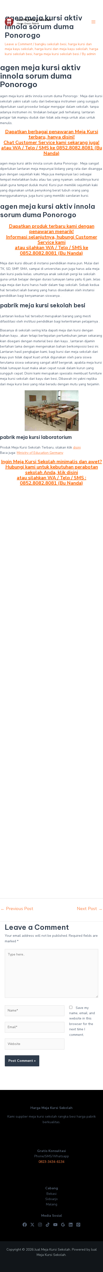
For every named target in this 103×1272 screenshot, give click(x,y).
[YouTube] (55, 1224)
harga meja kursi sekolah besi (56, 54)
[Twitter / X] (32, 1224)
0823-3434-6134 (51, 1161)
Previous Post (16, 908)
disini (77, 447)
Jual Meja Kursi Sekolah (34, 20)
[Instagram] (40, 1224)
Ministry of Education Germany (40, 452)
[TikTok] (48, 1224)
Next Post (90, 908)
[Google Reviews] (63, 1224)
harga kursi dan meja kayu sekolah (61, 49)
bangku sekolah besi (50, 44)
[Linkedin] (71, 1224)
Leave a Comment (18, 44)
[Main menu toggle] (93, 22)
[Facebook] (25, 1224)
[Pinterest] (78, 1224)
